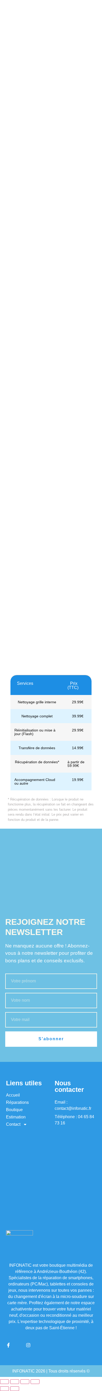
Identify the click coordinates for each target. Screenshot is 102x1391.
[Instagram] (28, 1345)
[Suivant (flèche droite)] (14, 1388)
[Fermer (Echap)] (35, 1381)
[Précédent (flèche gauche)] (4, 1388)
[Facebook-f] (8, 1345)
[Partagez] (24, 1381)
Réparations (17, 1102)
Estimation (16, 1117)
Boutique (14, 1109)
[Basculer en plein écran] (14, 1381)
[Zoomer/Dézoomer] (4, 1381)
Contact (13, 1124)
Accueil (13, 1095)
